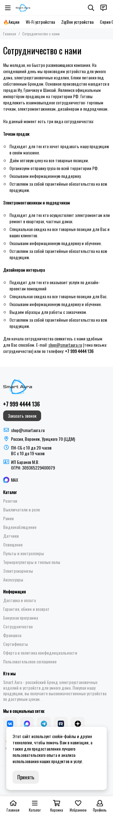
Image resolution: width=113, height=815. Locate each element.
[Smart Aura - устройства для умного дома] (23, 8)
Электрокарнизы (18, 571)
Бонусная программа (20, 618)
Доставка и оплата (19, 600)
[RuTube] (61, 724)
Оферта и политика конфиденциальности (40, 653)
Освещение (13, 544)
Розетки (10, 501)
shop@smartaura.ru (65, 344)
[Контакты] (103, 8)
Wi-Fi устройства (40, 22)
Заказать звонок (22, 415)
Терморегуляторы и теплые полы (31, 562)
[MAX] (27, 724)
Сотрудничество (18, 626)
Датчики (11, 536)
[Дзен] (78, 724)
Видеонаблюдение (19, 527)
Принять (25, 777)
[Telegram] (44, 724)
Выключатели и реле (21, 509)
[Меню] (8, 8)
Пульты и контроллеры (23, 553)
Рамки (8, 518)
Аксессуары (13, 579)
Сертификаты (15, 644)
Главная (9, 33)
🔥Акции (11, 22)
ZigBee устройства (77, 22)
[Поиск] (91, 8)
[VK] (10, 724)
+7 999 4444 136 (21, 403)
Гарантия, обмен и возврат (26, 609)
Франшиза (12, 635)
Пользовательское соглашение (29, 661)
